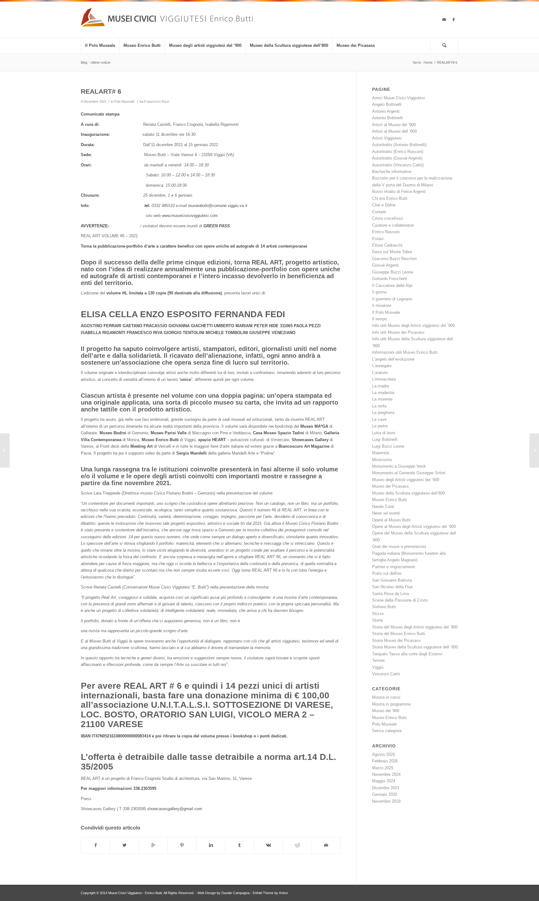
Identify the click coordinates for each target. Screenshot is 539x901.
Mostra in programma (391, 704)
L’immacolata (384, 379)
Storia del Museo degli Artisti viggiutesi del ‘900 (415, 627)
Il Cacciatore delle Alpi (392, 285)
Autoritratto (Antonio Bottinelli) (399, 144)
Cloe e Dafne (384, 205)
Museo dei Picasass (390, 486)
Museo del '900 (385, 710)
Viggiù (377, 667)
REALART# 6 (101, 91)
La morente (382, 399)
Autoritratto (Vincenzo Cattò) (398, 165)
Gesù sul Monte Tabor (392, 251)
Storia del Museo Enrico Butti (398, 633)
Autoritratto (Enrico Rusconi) (397, 151)
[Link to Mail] (444, 19)
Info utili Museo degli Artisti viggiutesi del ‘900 (413, 325)
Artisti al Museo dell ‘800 (394, 131)
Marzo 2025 (382, 768)
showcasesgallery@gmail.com (174, 808)
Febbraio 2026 (385, 761)
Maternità (380, 453)
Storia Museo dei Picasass (396, 640)
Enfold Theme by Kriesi (270, 893)
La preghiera (383, 412)
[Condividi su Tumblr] (240, 845)
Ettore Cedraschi (387, 245)
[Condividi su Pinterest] (182, 845)
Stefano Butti (384, 606)
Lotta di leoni (383, 433)
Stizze (378, 613)
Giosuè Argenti (385, 265)
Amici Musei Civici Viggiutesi (398, 98)
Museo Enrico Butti (389, 499)
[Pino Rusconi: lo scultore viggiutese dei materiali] (5, 450)
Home (428, 62)
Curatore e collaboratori (393, 225)
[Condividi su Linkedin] (211, 845)
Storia (377, 620)
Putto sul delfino (386, 573)
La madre (380, 386)
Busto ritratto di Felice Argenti (399, 191)
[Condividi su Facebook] (95, 845)
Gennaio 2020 (384, 794)
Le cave (379, 419)
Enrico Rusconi (386, 231)
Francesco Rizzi (156, 101)
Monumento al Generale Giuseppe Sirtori (408, 472)
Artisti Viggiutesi (387, 138)
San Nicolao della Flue (392, 586)
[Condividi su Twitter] (124, 845)
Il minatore (381, 305)
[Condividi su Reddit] (297, 845)
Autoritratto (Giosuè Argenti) (397, 158)
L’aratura (379, 372)
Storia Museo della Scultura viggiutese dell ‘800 (415, 647)
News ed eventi (386, 513)
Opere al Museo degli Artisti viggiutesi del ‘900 (414, 526)
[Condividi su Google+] (153, 845)
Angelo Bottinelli (386, 104)
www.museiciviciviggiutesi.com (190, 215)
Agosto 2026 (383, 754)
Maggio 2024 (383, 781)
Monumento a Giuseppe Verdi (398, 466)
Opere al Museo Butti (391, 520)
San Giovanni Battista (392, 580)
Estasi (378, 238)
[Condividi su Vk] (268, 845)
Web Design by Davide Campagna (223, 893)
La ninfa (379, 406)
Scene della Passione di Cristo (400, 600)
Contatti (379, 211)
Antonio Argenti (386, 111)
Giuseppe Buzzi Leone (392, 272)
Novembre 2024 (386, 774)
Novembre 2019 (386, 801)
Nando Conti (383, 506)
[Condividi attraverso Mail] (326, 845)
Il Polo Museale (386, 312)
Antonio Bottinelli (387, 118)
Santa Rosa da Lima (390, 593)
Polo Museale (124, 101)
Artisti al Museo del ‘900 (394, 124)
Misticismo (382, 459)
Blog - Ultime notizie (95, 62)
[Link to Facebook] (453, 19)
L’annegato (381, 365)
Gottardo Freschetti (389, 278)
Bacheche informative (391, 171)
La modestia (383, 392)
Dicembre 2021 (385, 787)
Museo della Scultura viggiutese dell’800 (408, 493)
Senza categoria (386, 730)
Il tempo (379, 319)
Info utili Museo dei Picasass (398, 332)
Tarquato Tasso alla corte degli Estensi (407, 654)
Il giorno (379, 292)
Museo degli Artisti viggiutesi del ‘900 (405, 479)
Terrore (378, 660)
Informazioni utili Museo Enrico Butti (405, 352)
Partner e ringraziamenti (393, 566)
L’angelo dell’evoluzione (393, 359)
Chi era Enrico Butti (389, 198)
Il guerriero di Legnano (392, 299)
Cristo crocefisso (387, 218)
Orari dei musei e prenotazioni (399, 546)
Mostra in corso (386, 697)
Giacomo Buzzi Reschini (394, 258)
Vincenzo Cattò (386, 674)
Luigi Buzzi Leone (388, 446)
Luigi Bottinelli (384, 439)
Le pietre (380, 426)
